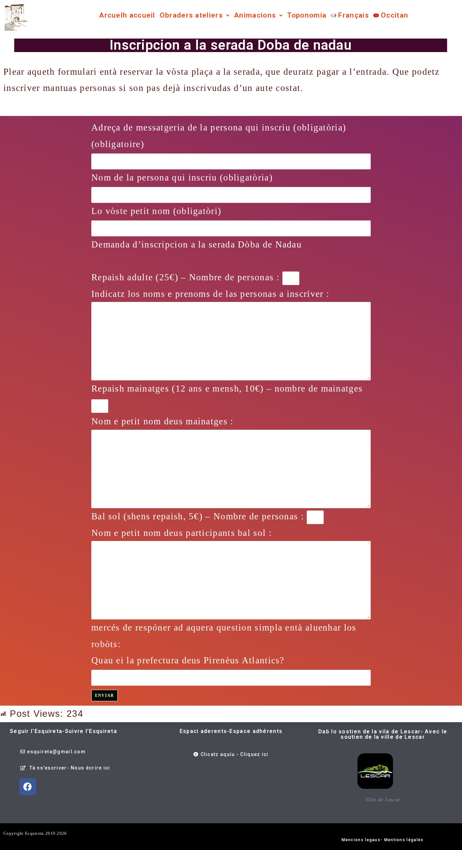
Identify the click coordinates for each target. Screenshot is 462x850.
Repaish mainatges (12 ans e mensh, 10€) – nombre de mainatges (227, 388)
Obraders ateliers (191, 15)
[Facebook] (27, 786)
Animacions (255, 15)
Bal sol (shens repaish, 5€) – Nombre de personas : (199, 516)
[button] (195, 15)
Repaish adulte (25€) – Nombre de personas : (186, 277)
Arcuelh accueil (127, 15)
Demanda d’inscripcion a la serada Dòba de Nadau (196, 244)
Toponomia (306, 15)
